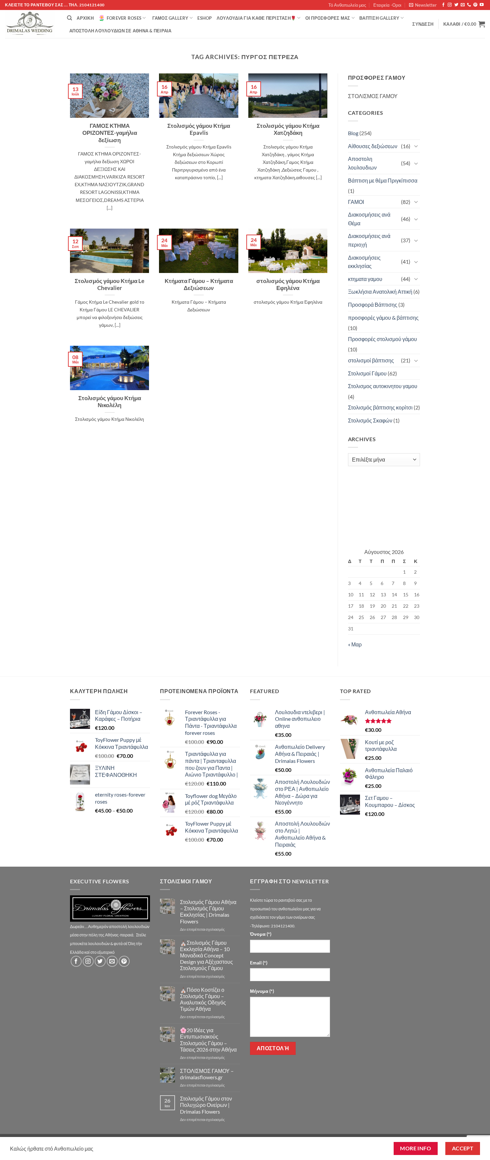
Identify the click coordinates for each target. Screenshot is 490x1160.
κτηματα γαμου (365, 279)
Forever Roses (124, 18)
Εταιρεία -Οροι (387, 5)
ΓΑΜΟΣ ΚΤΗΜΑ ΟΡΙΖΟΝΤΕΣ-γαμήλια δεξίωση (109, 132)
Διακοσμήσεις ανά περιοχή (369, 240)
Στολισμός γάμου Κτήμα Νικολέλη (109, 402)
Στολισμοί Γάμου (367, 373)
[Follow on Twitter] (456, 5)
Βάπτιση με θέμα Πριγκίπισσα (382, 180)
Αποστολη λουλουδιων (362, 163)
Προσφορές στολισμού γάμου (382, 339)
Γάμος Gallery (170, 18)
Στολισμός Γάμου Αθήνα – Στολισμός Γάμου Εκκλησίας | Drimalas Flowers (208, 911)
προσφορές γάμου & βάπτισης (383, 317)
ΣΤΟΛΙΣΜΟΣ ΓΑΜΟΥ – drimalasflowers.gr (207, 1074)
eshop (204, 18)
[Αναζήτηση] (69, 18)
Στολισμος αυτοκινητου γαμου (382, 386)
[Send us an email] (463, 5)
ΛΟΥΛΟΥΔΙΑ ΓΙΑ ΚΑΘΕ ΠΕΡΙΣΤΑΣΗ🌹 (256, 18)
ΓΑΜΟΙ (356, 202)
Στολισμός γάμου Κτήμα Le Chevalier (109, 285)
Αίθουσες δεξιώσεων (372, 146)
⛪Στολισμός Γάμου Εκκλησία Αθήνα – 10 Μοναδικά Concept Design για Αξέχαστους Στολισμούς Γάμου (206, 955)
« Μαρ (355, 644)
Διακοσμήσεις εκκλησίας (364, 261)
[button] (423, 5)
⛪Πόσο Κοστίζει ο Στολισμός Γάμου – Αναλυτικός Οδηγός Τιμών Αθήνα (203, 999)
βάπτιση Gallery (379, 18)
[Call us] (469, 5)
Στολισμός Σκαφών (370, 420)
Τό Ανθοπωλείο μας (347, 5)
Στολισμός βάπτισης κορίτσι (380, 407)
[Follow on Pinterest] (475, 5)
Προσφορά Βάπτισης (372, 304)
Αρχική (85, 18)
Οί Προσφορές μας (327, 18)
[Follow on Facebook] (443, 5)
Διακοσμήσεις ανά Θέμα (369, 218)
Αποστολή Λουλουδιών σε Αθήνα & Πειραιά (120, 30)
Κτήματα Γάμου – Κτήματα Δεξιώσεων (199, 285)
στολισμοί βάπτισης (371, 360)
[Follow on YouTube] (482, 5)
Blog (353, 133)
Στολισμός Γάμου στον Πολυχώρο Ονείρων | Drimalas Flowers (206, 1104)
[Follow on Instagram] (450, 5)
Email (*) (258, 962)
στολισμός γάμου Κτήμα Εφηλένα (288, 285)
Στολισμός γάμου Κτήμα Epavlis (198, 129)
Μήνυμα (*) (262, 991)
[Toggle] (416, 146)
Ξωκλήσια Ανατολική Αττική (380, 291)
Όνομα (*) (260, 934)
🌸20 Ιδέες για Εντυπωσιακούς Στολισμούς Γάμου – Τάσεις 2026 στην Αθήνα (208, 1040)
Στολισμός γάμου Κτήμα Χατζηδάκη (288, 129)
